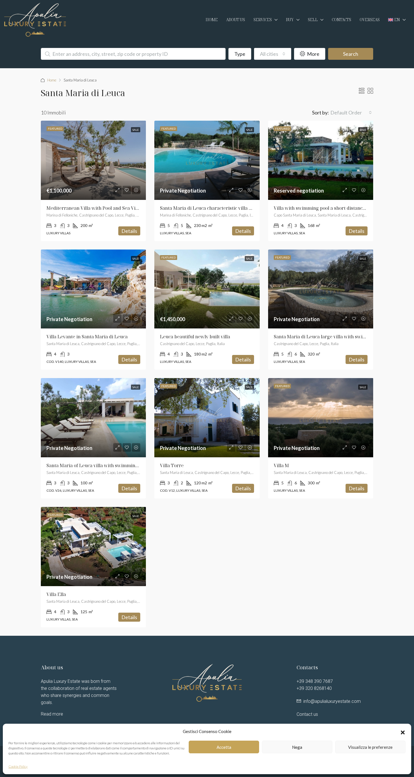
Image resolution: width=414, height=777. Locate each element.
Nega (297, 747)
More (312, 54)
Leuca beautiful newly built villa (195, 337)
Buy (290, 19)
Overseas (370, 19)
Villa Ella (56, 594)
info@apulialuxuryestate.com (332, 701)
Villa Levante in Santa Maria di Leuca (87, 337)
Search (350, 54)
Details (129, 231)
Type (239, 54)
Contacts (341, 19)
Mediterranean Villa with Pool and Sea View (94, 208)
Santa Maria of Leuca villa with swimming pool (97, 465)
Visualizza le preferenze (370, 747)
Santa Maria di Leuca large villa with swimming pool (331, 337)
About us (235, 19)
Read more (52, 714)
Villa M (281, 465)
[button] (403, 731)
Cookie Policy (18, 766)
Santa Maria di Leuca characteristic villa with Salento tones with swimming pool (247, 208)
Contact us (307, 714)
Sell (313, 19)
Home (212, 19)
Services (262, 19)
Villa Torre (172, 465)
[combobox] (272, 54)
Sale (135, 129)
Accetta (224, 747)
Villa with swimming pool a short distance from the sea (333, 208)
